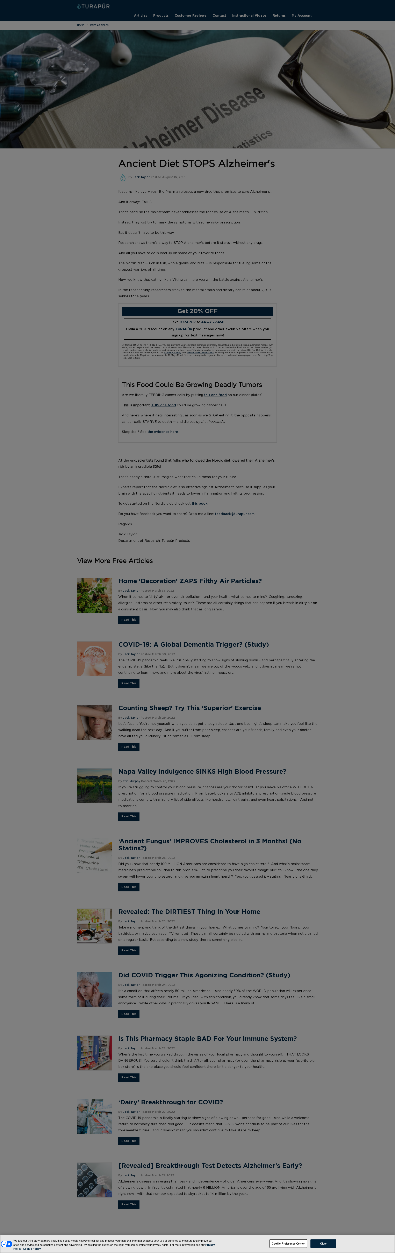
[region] (197, 1244)
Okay (323, 1243)
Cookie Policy (32, 1248)
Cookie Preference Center (288, 1243)
